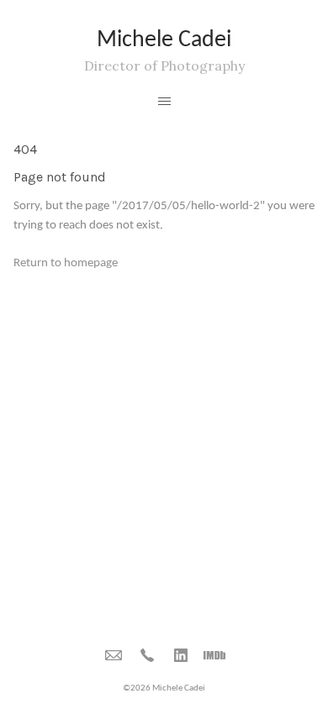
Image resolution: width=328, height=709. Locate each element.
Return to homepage (65, 263)
